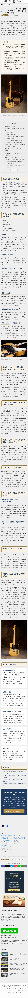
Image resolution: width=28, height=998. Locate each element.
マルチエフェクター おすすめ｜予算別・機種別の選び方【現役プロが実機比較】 (18, 964)
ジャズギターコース (7, 988)
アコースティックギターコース (18, 988)
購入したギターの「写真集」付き (14, 142)
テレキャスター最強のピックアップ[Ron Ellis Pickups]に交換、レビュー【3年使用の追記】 (6, 838)
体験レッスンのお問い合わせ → (14, 811)
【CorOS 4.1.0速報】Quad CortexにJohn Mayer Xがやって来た (17, 958)
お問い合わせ (20, 990)
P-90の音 (22, 203)
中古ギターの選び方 (6, 542)
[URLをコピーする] (25, 866)
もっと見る (14, 170)
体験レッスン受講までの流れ (7, 921)
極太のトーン (10, 132)
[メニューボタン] (1, 1)
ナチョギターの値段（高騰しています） (15, 159)
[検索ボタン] (26, 1)
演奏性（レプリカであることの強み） (15, 136)
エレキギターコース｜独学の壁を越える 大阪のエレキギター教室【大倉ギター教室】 (14, 986)
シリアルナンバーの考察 (11, 157)
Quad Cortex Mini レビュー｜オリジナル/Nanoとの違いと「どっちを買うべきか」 (18, 953)
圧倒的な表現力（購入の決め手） (14, 140)
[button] (3, 866)
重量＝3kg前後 (10, 138)
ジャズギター (20, 859)
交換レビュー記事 (7, 184)
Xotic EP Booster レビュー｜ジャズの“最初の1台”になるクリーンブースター (18, 969)
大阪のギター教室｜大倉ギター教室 (14, 1)
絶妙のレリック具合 (11, 134)
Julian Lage (14, 859)
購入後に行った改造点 (10, 126)
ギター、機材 (5, 15)
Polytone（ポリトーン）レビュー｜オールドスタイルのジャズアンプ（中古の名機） (19, 838)
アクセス (15, 990)
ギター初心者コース (9, 990)
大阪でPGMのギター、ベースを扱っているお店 (6, 846)
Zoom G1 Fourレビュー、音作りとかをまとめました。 (18, 974)
